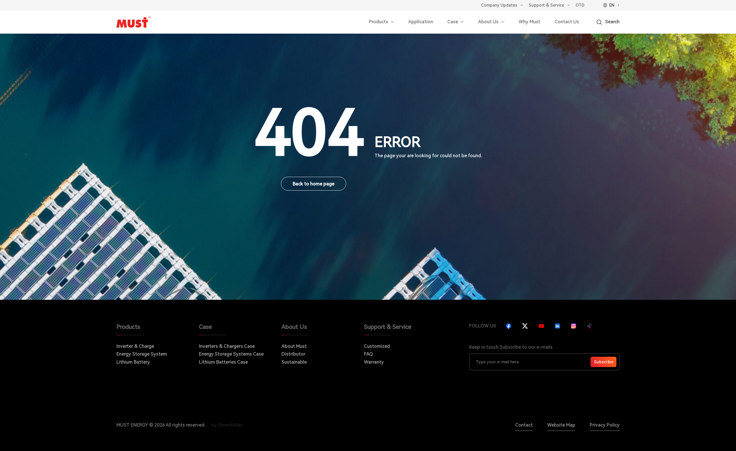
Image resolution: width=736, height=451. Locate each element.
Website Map (561, 425)
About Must (294, 346)
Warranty (374, 362)
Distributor (293, 354)
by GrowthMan (227, 425)
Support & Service (546, 5)
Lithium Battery (133, 362)
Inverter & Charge (135, 346)
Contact (524, 425)
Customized (377, 346)
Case (452, 21)
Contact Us (567, 21)
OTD (580, 5)
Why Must (529, 21)
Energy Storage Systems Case (231, 354)
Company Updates (499, 5)
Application (420, 21)
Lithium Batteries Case (223, 362)
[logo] (133, 22)
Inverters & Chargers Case (227, 346)
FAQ (368, 354)
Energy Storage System (141, 354)
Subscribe (603, 362)
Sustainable (294, 362)
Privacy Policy (605, 425)
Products (378, 21)
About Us (488, 21)
